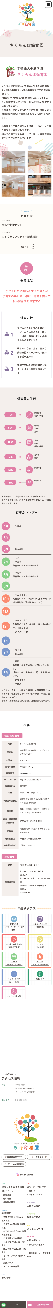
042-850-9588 (26, 773)
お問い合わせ (34, 1239)
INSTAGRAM (26, 1174)
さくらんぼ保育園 (11, 1266)
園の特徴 (7, 1198)
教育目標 (7, 1195)
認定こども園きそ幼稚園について (13, 1187)
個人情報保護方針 (37, 1244)
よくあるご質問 (35, 1227)
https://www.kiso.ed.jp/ (30, 779)
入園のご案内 (34, 1204)
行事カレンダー (36, 1194)
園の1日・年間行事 (36, 1185)
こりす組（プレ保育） (13, 1238)
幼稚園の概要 (9, 1202)
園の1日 (32, 1191)
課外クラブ (8, 1262)
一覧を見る (23, 246)
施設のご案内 (34, 1216)
